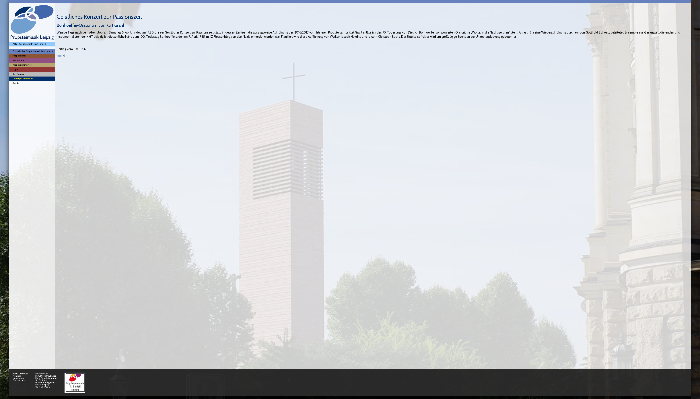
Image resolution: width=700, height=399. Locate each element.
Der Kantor (18, 74)
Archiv (16, 83)
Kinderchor (18, 60)
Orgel (16, 69)
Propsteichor (19, 55)
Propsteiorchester (22, 64)
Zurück (61, 56)
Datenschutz (19, 380)
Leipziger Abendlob (23, 78)
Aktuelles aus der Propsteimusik (29, 43)
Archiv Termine (20, 373)
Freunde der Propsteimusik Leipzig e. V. (33, 51)
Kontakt (17, 375)
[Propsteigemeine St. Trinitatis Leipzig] (75, 391)
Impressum (18, 378)
